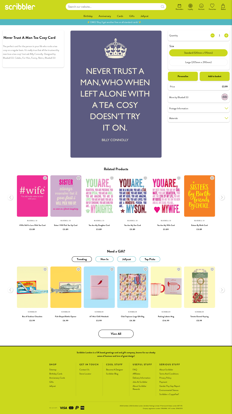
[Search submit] (162, 6)
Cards (120, 16)
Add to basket (214, 76)
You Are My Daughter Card (99, 225)
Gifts (131, 16)
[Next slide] (222, 197)
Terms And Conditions (168, 373)
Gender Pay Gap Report (169, 386)
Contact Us (84, 369)
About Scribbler (166, 369)
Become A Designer (114, 369)
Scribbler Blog (112, 373)
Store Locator (85, 373)
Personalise (183, 76)
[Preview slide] (10, 197)
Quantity (173, 35)
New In (105, 259)
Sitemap (52, 369)
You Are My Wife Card (166, 225)
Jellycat (145, 16)
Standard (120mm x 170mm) (198, 53)
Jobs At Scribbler (140, 382)
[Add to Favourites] (45, 178)
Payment (163, 382)
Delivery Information (141, 377)
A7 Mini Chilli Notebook (99, 316)
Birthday (88, 16)
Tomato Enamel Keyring (199, 316)
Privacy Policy (165, 377)
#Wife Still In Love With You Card (32, 225)
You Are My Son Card (132, 225)
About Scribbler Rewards (139, 388)
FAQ (135, 369)
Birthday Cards (55, 373)
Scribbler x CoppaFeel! (169, 394)
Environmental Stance (168, 390)
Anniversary (105, 16)
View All (116, 333)
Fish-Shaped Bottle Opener (65, 316)
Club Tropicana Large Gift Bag (132, 316)
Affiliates (136, 373)
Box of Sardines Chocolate (32, 316)
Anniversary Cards (57, 377)
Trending (82, 259)
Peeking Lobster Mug (166, 316)
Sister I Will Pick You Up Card (65, 225)
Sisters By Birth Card (199, 225)
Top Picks (150, 259)
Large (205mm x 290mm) (198, 62)
